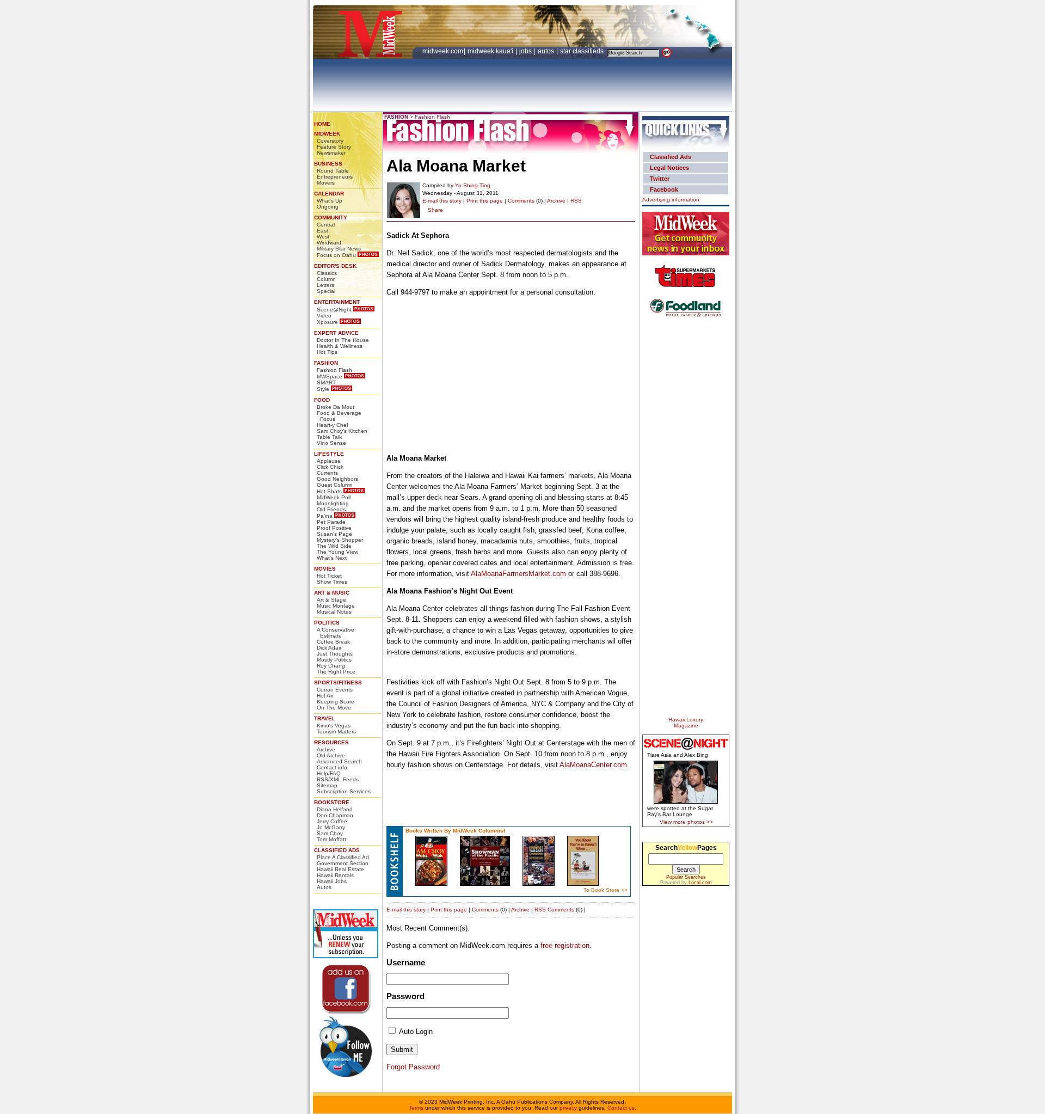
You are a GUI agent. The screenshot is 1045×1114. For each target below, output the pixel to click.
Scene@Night (334, 310)
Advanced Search (339, 761)
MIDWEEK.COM (442, 51)
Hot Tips (327, 352)
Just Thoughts (335, 654)
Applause (329, 461)
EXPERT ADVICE (336, 333)
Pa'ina (325, 516)
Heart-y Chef (332, 425)
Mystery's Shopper (340, 540)
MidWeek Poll (334, 497)
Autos (324, 887)
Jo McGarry (331, 827)
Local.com (700, 882)
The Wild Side (334, 546)
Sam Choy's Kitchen (342, 431)
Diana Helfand (335, 809)
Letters (325, 285)
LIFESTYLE (329, 454)
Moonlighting (333, 503)
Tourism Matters (336, 731)
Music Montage (336, 606)
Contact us (621, 1108)
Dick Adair (329, 648)
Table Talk (329, 437)
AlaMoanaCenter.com (593, 765)
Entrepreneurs (335, 177)
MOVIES (325, 569)
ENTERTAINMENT (337, 302)
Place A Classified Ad (343, 857)
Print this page (484, 201)
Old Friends (331, 509)
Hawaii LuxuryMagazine (685, 723)
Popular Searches (686, 877)
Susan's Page (334, 534)
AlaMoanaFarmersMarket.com (518, 574)
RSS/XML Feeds (338, 779)
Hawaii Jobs (332, 881)
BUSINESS (328, 164)
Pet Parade (331, 522)
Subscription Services (344, 791)
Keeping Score (335, 702)
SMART (326, 382)
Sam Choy (330, 833)
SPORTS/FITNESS (338, 682)
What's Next (332, 558)
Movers (326, 183)
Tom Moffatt (331, 839)
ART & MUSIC (331, 593)
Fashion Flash (334, 370)
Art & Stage (331, 600)
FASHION (326, 363)
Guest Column (335, 485)
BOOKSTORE (331, 802)
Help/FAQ (329, 773)
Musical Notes (334, 612)
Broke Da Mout (335, 407)
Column (326, 279)
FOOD (322, 400)
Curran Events (335, 690)
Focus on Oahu (336, 255)
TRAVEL (324, 718)
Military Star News (339, 249)
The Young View (337, 552)
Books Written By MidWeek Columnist (455, 831)
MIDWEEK (327, 134)
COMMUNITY (330, 218)
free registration (564, 945)
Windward (329, 243)
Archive (326, 749)
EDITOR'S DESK (335, 266)
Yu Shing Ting (472, 185)
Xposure (327, 322)
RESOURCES (331, 742)
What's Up (329, 201)
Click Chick (330, 467)
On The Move (334, 708)
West (323, 237)
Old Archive (331, 755)
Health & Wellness (339, 346)
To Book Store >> (605, 890)
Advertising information (670, 200)
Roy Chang (331, 666)
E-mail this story (442, 201)
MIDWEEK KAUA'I (490, 51)
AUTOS (547, 51)
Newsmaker (331, 153)
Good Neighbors (337, 479)
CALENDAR (329, 194)
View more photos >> (686, 822)
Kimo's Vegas (334, 726)
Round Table (333, 171)
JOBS (526, 51)
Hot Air (325, 696)
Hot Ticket (329, 576)
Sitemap (327, 785)
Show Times (332, 582)
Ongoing (328, 207)
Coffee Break (333, 642)
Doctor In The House (343, 340)
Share (435, 210)
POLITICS (327, 623)
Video (324, 316)
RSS (576, 201)
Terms (416, 1108)
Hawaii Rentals (335, 875)
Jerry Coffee (332, 821)
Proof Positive (334, 528)
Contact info (332, 767)
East (322, 231)
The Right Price (336, 672)
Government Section (342, 863)
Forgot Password (413, 1067)
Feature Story (334, 147)
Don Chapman (335, 815)
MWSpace (329, 377)
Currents (327, 473)
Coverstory (330, 141)
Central (326, 225)
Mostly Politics (334, 660)
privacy (568, 1108)
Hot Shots (329, 491)
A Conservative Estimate (335, 633)
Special (326, 291)
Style (323, 389)
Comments (521, 201)
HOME (322, 124)
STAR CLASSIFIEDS (582, 51)
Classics (327, 273)
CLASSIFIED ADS (337, 850)
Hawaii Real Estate (340, 869)
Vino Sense (331, 443)
